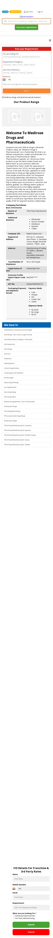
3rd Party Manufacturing (25, 918)
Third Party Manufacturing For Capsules (18, 425)
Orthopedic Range (10, 406)
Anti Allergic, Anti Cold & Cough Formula (18, 335)
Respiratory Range (10, 421)
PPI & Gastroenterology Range (14, 416)
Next (27, 91)
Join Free (29, 12)
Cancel (31, 932)
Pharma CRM (15, 12)
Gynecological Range (11, 382)
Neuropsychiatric (10, 397)
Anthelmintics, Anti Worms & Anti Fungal (18, 330)
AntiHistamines (9, 363)
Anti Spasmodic (9, 344)
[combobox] (26, 21)
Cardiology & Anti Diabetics (13, 373)
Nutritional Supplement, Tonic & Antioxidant (19, 402)
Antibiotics (7, 359)
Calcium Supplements (11, 368)
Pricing (5, 12)
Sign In (40, 12)
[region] (26, 96)
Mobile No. (7, 76)
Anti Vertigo (8, 349)
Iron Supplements (10, 387)
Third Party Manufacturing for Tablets (17, 445)
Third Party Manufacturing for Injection (17, 430)
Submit (31, 925)
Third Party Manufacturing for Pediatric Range (20, 435)
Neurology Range (10, 392)
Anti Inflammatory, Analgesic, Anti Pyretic (18, 339)
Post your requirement (26, 27)
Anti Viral (7, 354)
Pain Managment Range (12, 411)
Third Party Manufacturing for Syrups (17, 440)
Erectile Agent (9, 378)
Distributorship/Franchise (25, 916)
